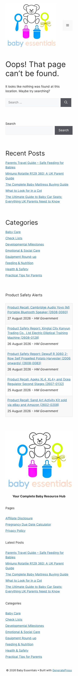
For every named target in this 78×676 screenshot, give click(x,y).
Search (10, 123)
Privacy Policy (15, 530)
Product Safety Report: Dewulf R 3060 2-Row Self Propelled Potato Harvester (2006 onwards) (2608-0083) (39, 358)
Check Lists (13, 238)
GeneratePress (62, 670)
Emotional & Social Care (22, 250)
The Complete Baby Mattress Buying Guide (36, 184)
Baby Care (13, 232)
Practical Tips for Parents (23, 275)
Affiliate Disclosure (19, 518)
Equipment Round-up (20, 257)
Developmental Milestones (24, 244)
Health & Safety (16, 269)
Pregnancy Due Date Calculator (28, 524)
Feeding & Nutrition (19, 263)
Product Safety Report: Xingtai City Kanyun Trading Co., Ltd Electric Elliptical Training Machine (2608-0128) (38, 333)
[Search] (66, 102)
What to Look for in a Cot (23, 190)
